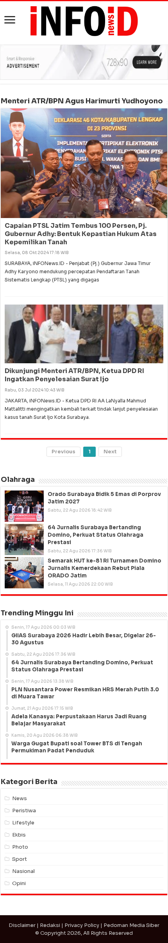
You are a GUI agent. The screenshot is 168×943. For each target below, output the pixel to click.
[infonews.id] (84, 20)
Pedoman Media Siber (131, 925)
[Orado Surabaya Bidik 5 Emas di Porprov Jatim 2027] (24, 506)
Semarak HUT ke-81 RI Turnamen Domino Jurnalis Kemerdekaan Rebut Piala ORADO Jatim (104, 568)
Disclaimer (22, 925)
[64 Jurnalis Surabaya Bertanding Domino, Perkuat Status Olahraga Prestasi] (24, 539)
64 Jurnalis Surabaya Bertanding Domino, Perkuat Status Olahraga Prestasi (95, 535)
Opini (19, 883)
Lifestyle (23, 822)
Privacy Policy (81, 925)
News (19, 798)
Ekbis (19, 834)
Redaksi (50, 925)
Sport (19, 859)
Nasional (23, 871)
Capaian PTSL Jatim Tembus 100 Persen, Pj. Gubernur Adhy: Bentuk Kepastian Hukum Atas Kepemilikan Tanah (81, 234)
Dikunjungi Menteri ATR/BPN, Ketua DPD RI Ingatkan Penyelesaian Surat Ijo (74, 375)
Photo (20, 847)
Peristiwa (24, 810)
